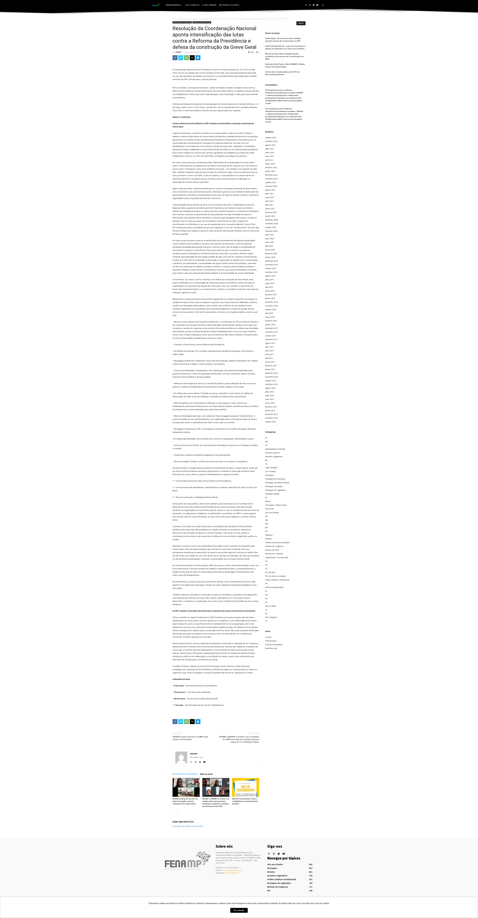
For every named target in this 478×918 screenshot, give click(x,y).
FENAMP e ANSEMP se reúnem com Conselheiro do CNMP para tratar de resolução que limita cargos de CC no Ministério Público (239, 739)
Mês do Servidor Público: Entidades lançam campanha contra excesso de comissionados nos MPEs (284, 56)
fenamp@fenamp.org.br (232, 870)
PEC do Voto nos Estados (275, 576)
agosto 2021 (270, 190)
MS (266, 527)
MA (266, 520)
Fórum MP (269, 509)
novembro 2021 (271, 178)
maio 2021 (269, 201)
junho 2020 (269, 238)
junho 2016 (269, 395)
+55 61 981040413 (232, 873)
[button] (322, 5)
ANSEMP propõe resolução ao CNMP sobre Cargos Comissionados (190, 738)
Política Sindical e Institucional (189, 19)
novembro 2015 (271, 418)
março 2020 (270, 250)
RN (266, 595)
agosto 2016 (270, 388)
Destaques (269, 475)
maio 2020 (269, 242)
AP (266, 445)
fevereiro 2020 (271, 253)
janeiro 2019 (270, 298)
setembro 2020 (271, 231)
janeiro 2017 (270, 369)
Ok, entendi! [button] (239, 910)
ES (266, 497)
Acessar (268, 637)
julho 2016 (269, 392)
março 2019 (270, 291)
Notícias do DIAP (272, 550)
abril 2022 (269, 160)
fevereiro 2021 (271, 212)
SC (266, 610)
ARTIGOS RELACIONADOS (185, 774)
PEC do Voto (270, 572)
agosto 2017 (270, 343)
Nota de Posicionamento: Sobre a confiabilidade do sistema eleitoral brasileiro (245, 801)
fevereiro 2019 (271, 294)
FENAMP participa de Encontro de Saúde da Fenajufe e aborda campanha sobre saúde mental (185, 801)
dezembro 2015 (271, 414)
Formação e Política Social (276, 505)
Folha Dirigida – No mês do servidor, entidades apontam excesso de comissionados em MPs (283, 39)
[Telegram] (197, 57)
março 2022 (270, 164)
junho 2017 (269, 350)
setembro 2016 (271, 384)
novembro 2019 (271, 264)
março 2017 (270, 362)
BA (266, 460)
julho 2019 (269, 279)
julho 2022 (269, 149)
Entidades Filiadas (272, 494)
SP (266, 621)
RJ (266, 591)
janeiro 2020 (270, 257)
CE (266, 464)
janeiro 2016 (270, 410)
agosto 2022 (270, 145)
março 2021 (270, 208)
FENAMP (178, 52)
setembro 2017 (271, 339)
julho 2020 (269, 235)
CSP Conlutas (270, 471)
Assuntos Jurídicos (272, 453)
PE (266, 568)
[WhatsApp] (186, 57)
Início (174, 19)
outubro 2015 (270, 421)
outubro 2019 (270, 268)
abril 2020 (269, 246)
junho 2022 (269, 152)
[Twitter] (313, 5)
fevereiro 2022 (271, 167)
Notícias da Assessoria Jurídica (277, 542)
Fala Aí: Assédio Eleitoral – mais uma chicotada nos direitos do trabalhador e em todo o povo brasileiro (285, 47)
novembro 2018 (271, 306)
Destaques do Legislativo (275, 490)
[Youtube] (317, 5)
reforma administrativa (274, 587)
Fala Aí (267, 501)
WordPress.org (271, 648)
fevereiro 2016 (271, 407)
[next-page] (178, 811)
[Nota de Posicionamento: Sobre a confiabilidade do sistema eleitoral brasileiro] (245, 787)
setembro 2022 (271, 141)
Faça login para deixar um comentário (188, 826)
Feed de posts (271, 641)
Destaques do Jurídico (274, 486)
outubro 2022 (270, 137)
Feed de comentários (273, 644)
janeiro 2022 (270, 171)
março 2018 (270, 317)
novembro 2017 (271, 332)
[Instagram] (310, 5)
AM (266, 441)
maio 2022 (269, 156)
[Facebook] (306, 5)
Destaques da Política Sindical (212, 19)
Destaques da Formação (275, 479)
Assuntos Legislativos (274, 456)
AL (266, 438)
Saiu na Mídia (270, 606)
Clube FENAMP (271, 467)
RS (266, 602)
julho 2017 (269, 347)
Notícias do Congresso (274, 546)
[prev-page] (174, 811)
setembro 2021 (271, 186)
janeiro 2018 (270, 324)
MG (266, 524)
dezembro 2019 (271, 261)
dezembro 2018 (271, 302)
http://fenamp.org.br (196, 757)
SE (266, 613)
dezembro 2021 (271, 175)
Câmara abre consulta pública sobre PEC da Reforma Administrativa (282, 73)
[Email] (192, 57)
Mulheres (269, 535)
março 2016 (270, 403)
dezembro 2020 (271, 220)
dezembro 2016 (271, 373)
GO (266, 516)
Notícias (268, 539)
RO (266, 598)
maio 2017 (269, 354)
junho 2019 (269, 283)
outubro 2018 (270, 309)
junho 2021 (269, 197)
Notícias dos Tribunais (274, 553)
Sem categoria (271, 617)
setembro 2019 (271, 272)
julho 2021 (269, 193)
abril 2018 (269, 313)
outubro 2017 (270, 335)
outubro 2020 (270, 227)
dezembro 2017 (271, 328)
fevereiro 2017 (271, 365)
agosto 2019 (270, 276)
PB (266, 565)
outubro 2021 (270, 182)
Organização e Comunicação (276, 557)
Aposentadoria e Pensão (275, 449)
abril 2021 (269, 205)
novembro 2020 (271, 223)
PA (266, 561)
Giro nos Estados (272, 512)
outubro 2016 (270, 380)
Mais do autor (206, 774)
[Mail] (201, 762)
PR (266, 583)
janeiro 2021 (270, 216)
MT (266, 531)
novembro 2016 (271, 377)
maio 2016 (269, 399)
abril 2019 (269, 287)
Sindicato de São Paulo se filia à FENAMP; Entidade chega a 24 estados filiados (285, 65)
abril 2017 (269, 358)
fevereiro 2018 (271, 321)
